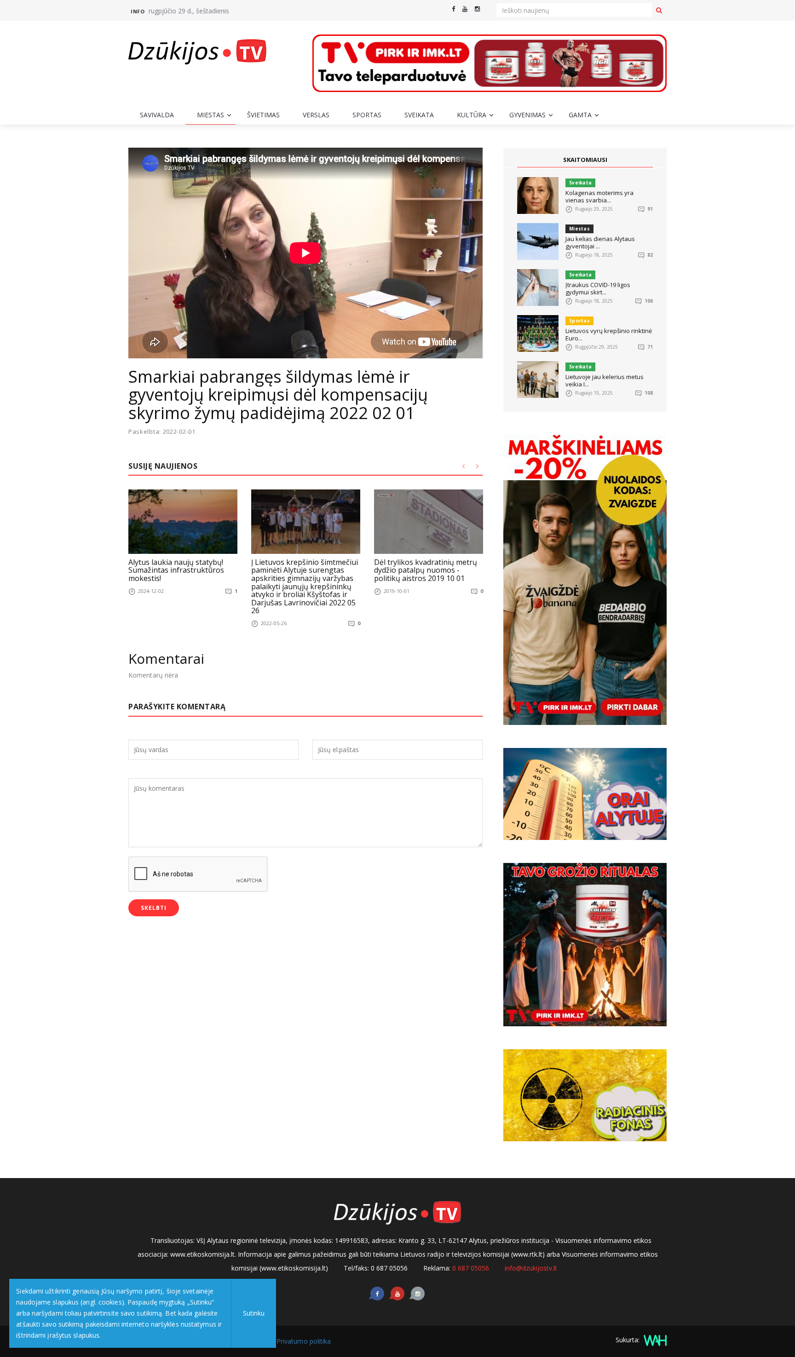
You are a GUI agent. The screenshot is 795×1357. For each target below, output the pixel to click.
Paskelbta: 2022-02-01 (162, 432)
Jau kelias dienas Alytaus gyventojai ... (600, 242)
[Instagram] (477, 9)
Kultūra (471, 114)
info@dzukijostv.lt (531, 1268)
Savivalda (157, 114)
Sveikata (419, 114)
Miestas (210, 114)
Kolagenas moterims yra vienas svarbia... (599, 196)
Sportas (366, 114)
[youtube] (465, 9)
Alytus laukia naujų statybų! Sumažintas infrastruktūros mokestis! (176, 570)
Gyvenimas (527, 114)
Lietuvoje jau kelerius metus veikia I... (604, 380)
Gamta (580, 114)
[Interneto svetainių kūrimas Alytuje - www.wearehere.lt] (654, 1339)
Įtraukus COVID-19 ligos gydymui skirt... (597, 288)
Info (137, 11)
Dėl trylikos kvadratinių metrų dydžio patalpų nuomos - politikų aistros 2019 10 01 (425, 570)
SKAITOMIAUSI (585, 159)
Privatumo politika (304, 1341)
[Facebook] (453, 9)
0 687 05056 (470, 1268)
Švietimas (263, 114)
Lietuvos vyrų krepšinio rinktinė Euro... (608, 334)
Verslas (316, 114)
